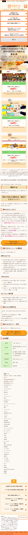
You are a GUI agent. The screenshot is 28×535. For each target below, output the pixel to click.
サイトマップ (23, 517)
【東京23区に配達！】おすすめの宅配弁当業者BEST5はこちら (14, 242)
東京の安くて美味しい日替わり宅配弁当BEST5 (16, 1)
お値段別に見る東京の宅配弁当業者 (14, 13)
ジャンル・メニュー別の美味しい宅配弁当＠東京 (14, 509)
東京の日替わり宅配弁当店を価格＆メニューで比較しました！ (14, 332)
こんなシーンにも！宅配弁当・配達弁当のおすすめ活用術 (14, 34)
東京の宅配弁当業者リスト (14, 23)
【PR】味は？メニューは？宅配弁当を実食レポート (14, 29)
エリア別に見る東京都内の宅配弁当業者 (14, 18)
